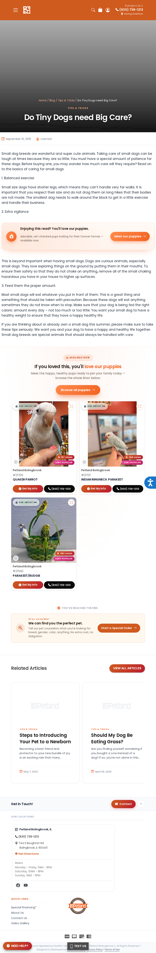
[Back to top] (141, 804)
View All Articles (127, 668)
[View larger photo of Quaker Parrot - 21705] (71, 406)
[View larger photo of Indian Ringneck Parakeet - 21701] (139, 406)
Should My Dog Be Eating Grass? (112, 738)
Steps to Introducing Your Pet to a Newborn (45, 738)
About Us (17, 913)
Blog (52, 100)
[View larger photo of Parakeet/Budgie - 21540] (71, 502)
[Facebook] (18, 885)
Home (43, 100)
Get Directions (28, 854)
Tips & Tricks (66, 100)
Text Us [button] (79, 946)
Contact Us (19, 918)
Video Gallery (20, 923)
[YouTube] (26, 885)
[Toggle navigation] (15, 10)
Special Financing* (23, 907)
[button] (26, 406)
